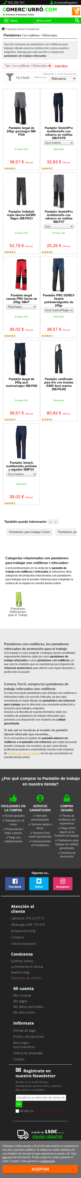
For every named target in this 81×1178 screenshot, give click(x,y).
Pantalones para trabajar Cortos (29, 532)
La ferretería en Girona (27, 966)
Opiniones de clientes (26, 978)
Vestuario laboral (16, 29)
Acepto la (41, 1111)
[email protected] (23, 931)
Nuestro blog (20, 972)
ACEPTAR (40, 1169)
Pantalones (33, 29)
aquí (4, 1157)
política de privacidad (48, 1111)
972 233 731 (16, 2)
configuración (47, 1161)
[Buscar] (76, 20)
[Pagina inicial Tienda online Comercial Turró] (3, 29)
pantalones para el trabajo (24, 753)
